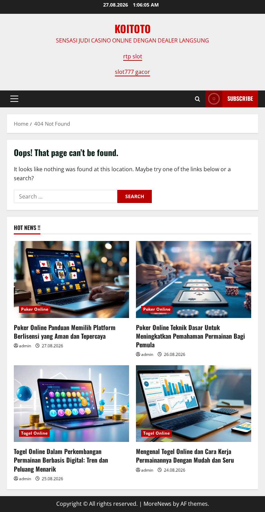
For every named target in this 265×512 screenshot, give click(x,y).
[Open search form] (197, 99)
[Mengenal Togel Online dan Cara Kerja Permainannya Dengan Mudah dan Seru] (193, 403)
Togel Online (34, 433)
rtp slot (132, 56)
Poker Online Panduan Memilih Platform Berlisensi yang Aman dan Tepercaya (65, 331)
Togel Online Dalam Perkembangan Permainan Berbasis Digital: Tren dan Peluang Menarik (61, 460)
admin (25, 346)
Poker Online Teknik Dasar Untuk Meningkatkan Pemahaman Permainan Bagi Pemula (190, 336)
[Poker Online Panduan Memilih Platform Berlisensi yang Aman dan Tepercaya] (71, 279)
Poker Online (34, 309)
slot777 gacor (132, 72)
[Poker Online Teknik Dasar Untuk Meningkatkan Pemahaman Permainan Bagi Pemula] (193, 279)
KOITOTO (133, 28)
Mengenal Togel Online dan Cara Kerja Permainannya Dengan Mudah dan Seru (185, 455)
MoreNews (157, 504)
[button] (14, 98)
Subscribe (240, 98)
